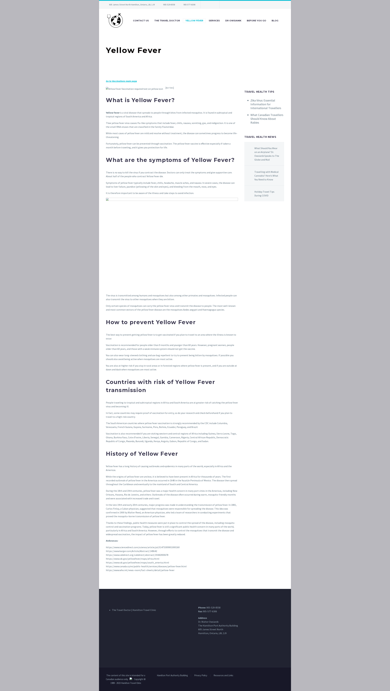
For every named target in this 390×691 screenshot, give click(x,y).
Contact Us (141, 20)
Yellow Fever (194, 20)
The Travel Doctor (167, 20)
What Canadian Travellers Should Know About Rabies (266, 118)
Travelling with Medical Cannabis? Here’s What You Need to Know (266, 175)
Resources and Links (223, 675)
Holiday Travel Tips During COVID (264, 193)
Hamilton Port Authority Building (172, 675)
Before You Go (256, 20)
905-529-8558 (169, 4)
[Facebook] (207, 4)
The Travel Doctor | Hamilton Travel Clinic (134, 609)
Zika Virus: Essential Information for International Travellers (265, 104)
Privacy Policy (200, 675)
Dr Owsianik (233, 20)
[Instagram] (212, 4)
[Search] (284, 21)
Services (214, 20)
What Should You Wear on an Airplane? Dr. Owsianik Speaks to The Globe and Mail (266, 154)
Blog (275, 20)
